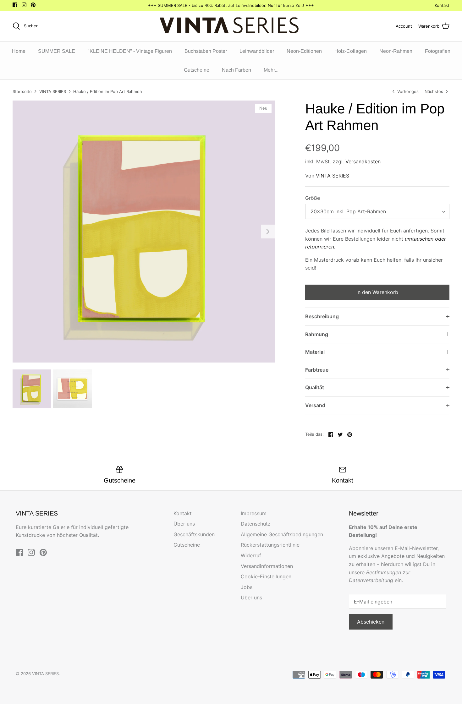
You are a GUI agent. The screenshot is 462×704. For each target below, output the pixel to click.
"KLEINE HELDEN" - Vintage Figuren (130, 51)
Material (315, 352)
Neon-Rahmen (395, 51)
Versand (315, 405)
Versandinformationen (267, 566)
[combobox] (377, 211)
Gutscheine (196, 70)
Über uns (184, 524)
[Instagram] (24, 5)
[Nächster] (268, 231)
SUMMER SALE (56, 51)
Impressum (254, 513)
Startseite (22, 91)
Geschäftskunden (194, 534)
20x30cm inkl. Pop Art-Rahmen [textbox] (348, 211)
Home (18, 51)
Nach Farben (236, 70)
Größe (312, 198)
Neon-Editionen (304, 51)
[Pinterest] (33, 5)
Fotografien (437, 51)
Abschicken (370, 622)
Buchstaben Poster (205, 51)
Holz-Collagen (350, 51)
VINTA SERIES (52, 91)
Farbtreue (316, 370)
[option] (144, 232)
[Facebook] (15, 5)
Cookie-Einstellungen (266, 576)
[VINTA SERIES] (231, 26)
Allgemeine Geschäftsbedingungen (282, 534)
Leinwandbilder (256, 51)
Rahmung (316, 334)
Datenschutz (256, 524)
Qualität (314, 387)
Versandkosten (363, 161)
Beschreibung (322, 316)
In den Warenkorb (377, 292)
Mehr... (271, 70)
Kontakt (442, 5)
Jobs (246, 587)
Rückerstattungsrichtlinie (270, 545)
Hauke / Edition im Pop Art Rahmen (107, 91)
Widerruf (251, 555)
